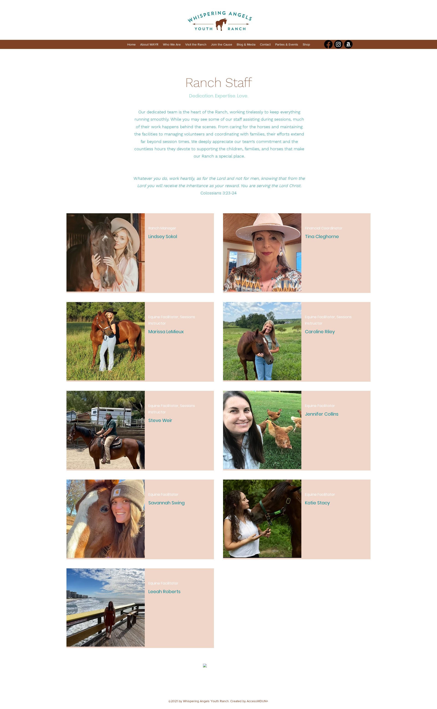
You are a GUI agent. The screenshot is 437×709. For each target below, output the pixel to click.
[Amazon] (348, 44)
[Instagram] (338, 44)
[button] (149, 44)
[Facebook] (328, 44)
